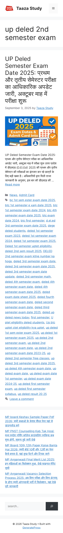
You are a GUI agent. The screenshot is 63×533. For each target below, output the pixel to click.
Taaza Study (29, 8)
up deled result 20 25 (32, 394)
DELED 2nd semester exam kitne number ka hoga (30, 256)
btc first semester (32, 220)
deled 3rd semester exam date (34, 261)
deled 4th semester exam (22, 281)
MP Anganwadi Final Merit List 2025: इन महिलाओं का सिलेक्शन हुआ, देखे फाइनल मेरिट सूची (30, 464)
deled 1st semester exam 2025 (34, 241)
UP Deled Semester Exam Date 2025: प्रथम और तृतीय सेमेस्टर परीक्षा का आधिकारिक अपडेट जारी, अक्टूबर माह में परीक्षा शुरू (30, 79)
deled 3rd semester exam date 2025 (30, 266)
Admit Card (26, 195)
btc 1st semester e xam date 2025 (28, 205)
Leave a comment (22, 399)
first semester (40, 317)
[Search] (52, 506)
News (13, 195)
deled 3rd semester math (33, 276)
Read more (12, 184)
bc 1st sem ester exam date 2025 (32, 200)
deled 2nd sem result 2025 (23, 251)
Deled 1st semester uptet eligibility (28, 246)
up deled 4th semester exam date (28, 368)
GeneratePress (31, 527)
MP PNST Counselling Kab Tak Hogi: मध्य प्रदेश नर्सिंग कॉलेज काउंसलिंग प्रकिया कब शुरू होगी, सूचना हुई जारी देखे (29, 435)
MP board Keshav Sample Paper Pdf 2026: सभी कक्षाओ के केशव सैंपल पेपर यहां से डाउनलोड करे (29, 421)
